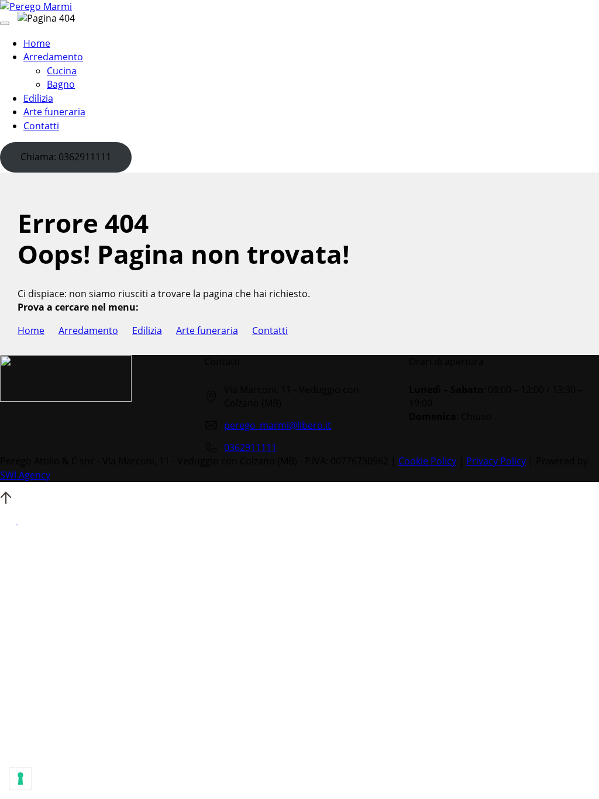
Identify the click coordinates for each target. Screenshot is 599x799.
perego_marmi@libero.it (277, 425)
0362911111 (250, 447)
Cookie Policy (427, 460)
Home (31, 330)
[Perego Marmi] (36, 6)
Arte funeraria (207, 330)
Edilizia (147, 330)
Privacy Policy (496, 460)
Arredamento (88, 330)
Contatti (270, 330)
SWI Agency (25, 475)
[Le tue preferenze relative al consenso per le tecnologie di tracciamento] (20, 778)
